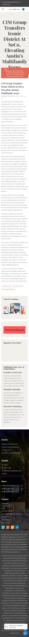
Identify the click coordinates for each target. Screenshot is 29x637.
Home (5, 69)
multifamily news (18, 286)
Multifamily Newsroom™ (16, 71)
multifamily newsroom (8, 289)
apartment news (6, 286)
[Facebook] (3, 527)
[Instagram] (12, 527)
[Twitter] (7, 527)
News (7, 71)
